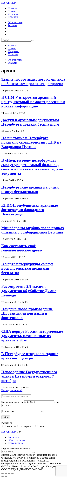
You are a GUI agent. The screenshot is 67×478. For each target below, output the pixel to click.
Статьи (12, 11)
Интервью (13, 14)
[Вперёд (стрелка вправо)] (6, 476)
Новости (12, 8)
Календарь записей (11, 390)
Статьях (41, 426)
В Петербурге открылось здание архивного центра (29, 356)
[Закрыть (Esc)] (2, 473)
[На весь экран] (9, 473)
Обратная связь (16, 440)
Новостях (10, 426)
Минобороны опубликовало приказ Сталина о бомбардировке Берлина (32, 230)
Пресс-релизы (15, 443)
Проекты (13, 17)
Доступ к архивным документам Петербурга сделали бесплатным (30, 122)
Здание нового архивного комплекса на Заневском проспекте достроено (33, 81)
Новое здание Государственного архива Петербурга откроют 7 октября (29, 376)
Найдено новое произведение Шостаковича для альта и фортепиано (27, 313)
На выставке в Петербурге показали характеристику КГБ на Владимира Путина (31, 142)
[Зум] (12, 473)
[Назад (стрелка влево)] (2, 476)
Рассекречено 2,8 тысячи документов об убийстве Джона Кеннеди (28, 290)
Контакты (13, 437)
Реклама (12, 25)
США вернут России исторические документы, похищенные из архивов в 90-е (32, 335)
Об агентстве (15, 22)
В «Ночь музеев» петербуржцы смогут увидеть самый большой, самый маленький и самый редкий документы (32, 167)
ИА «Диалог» (9, 2)
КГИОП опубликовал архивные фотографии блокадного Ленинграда (29, 209)
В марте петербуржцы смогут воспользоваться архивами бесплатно (27, 268)
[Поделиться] (6, 473)
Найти (5, 417)
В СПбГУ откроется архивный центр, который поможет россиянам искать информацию (33, 101)
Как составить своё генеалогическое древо (21, 248)
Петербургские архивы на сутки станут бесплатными (30, 189)
